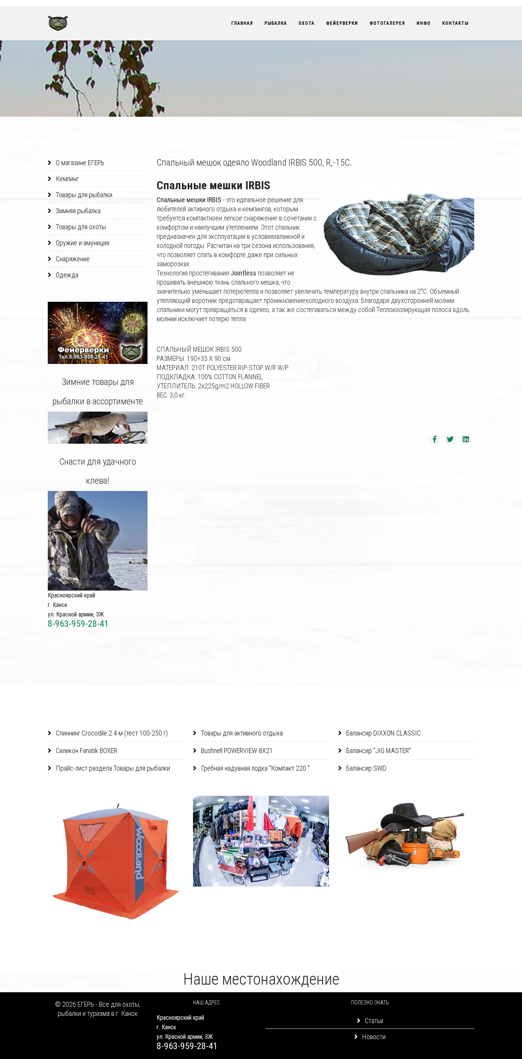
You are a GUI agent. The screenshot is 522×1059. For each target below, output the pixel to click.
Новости (373, 1037)
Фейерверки (342, 23)
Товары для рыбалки (83, 195)
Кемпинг (66, 179)
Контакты (455, 23)
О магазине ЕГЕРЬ (79, 163)
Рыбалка (275, 23)
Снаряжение (72, 259)
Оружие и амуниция (81, 243)
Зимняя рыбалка (77, 211)
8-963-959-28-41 (78, 623)
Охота (306, 23)
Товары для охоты (80, 227)
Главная (242, 23)
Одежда (66, 275)
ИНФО (424, 23)
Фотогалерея (387, 23)
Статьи (373, 1021)
